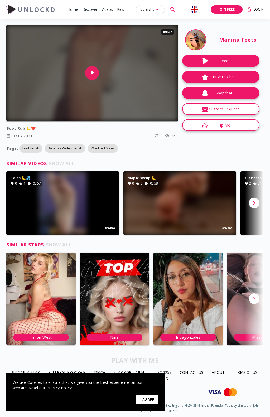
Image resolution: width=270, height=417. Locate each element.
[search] (172, 9)
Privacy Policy (59, 387)
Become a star (25, 372)
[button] (72, 9)
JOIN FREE (227, 9)
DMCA (99, 372)
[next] (254, 203)
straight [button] (147, 9)
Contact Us (191, 372)
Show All (62, 163)
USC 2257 (163, 372)
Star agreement (130, 372)
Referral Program (67, 372)
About (218, 372)
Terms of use (246, 372)
